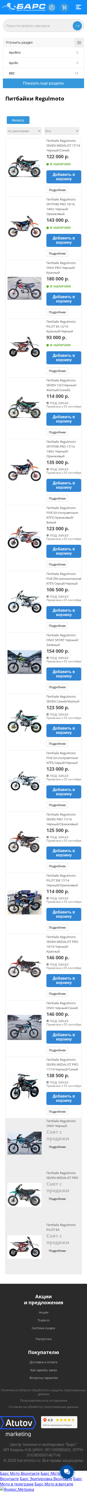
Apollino (15, 52)
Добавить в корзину (64, 176)
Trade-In (44, 1320)
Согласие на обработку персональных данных (43, 1407)
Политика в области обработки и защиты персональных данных (43, 1392)
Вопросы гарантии (43, 1378)
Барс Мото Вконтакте (20, 1473)
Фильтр (18, 120)
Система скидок (43, 1328)
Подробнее (57, 190)
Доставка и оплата (43, 1362)
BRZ (11, 73)
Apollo (13, 63)
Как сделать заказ (43, 1370)
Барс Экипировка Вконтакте (46, 1478)
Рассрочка (43, 1339)
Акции (43, 1312)
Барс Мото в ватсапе (54, 1484)
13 (76, 73)
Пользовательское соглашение (43, 1400)
